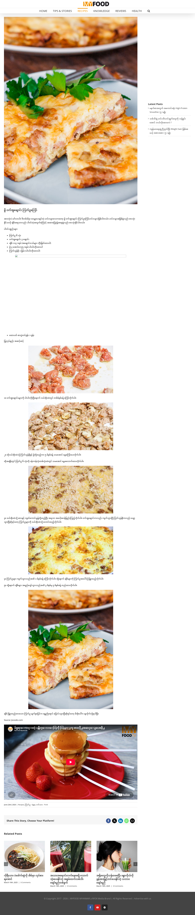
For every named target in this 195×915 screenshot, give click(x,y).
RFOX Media (98, 898)
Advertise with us (142, 898)
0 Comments (26, 886)
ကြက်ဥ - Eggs (30, 804)
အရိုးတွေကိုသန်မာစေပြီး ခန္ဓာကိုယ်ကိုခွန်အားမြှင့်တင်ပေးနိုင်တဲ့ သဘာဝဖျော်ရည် (22, 879)
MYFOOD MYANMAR (80, 898)
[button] (149, 10)
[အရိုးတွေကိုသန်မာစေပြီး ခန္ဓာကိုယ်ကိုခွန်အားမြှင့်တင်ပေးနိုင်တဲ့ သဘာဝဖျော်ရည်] (24, 842)
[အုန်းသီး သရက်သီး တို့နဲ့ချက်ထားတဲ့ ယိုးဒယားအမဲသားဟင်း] (116, 842)
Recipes (21, 804)
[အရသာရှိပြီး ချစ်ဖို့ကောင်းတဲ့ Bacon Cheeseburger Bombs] (70, 842)
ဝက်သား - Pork (42, 804)
